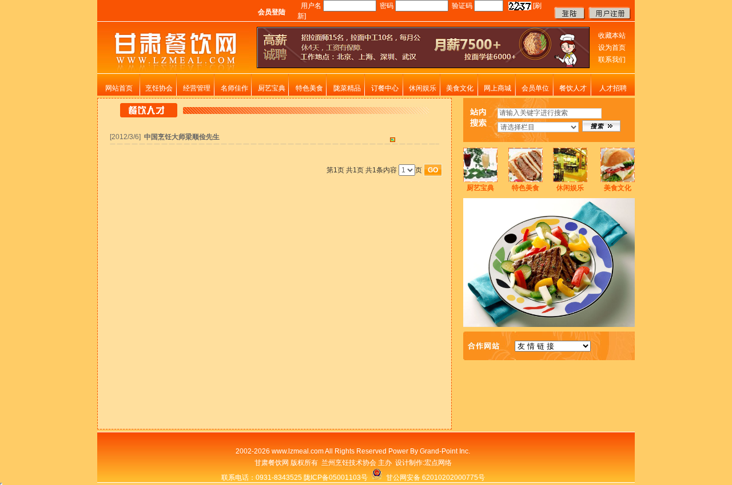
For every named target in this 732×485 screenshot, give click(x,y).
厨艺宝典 (271, 88)
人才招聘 (613, 88)
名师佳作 (234, 88)
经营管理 (196, 88)
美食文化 (460, 88)
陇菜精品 (347, 88)
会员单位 (535, 88)
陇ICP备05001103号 (336, 478)
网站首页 (119, 88)
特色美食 (309, 88)
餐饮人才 (573, 88)
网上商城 (497, 88)
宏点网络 (438, 463)
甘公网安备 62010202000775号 (434, 478)
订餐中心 (385, 88)
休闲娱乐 (422, 88)
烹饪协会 (159, 88)
